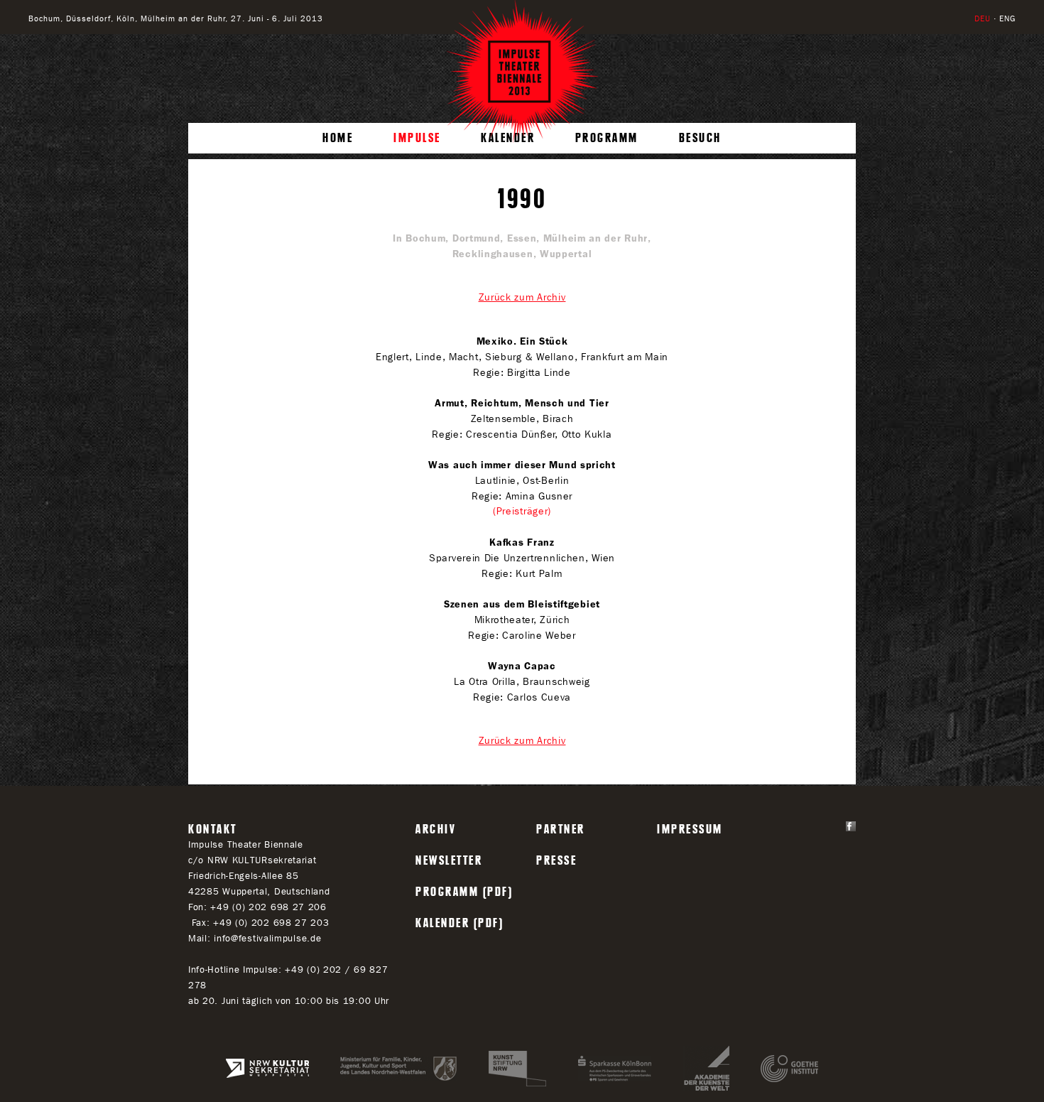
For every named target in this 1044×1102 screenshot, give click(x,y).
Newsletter (448, 860)
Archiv (435, 829)
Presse (556, 860)
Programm (606, 138)
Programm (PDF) (464, 892)
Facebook (851, 826)
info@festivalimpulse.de (267, 938)
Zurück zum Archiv (522, 297)
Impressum (690, 829)
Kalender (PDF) (459, 923)
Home (337, 138)
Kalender (508, 138)
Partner (560, 829)
